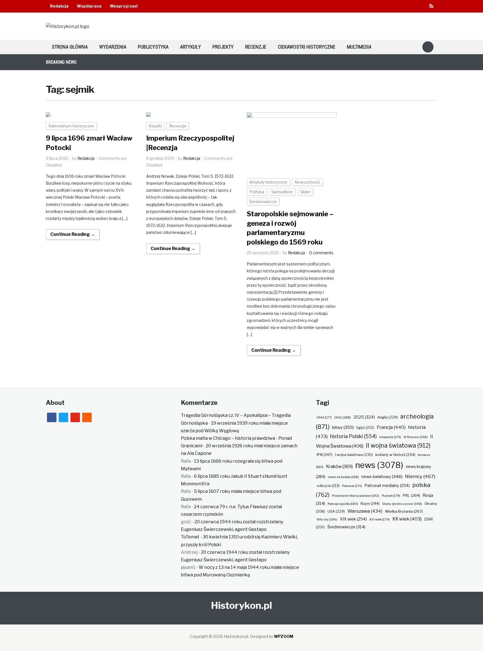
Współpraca (89, 6)
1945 (342, 417)
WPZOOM (283, 636)
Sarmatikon (282, 191)
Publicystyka (153, 47)
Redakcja (59, 6)
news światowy (381, 476)
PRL (411, 495)
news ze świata (343, 477)
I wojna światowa (354, 455)
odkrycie (328, 486)
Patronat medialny (387, 485)
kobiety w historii (395, 454)
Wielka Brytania (404, 511)
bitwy (343, 427)
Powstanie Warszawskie (355, 496)
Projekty (223, 47)
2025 (364, 417)
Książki (155, 125)
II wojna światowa (398, 445)
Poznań (391, 496)
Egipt (365, 428)
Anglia (387, 417)
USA (336, 511)
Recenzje (255, 47)
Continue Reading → (72, 234)
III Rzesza (416, 437)
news (379, 465)
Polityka (256, 191)
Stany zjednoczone (402, 504)
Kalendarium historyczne (71, 125)
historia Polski (353, 436)
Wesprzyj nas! (124, 6)
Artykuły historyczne (268, 182)
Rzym (370, 503)
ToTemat (190, 537)
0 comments (321, 252)
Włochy (327, 519)
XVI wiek (379, 519)
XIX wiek (353, 519)
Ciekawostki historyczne (306, 47)
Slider (305, 191)
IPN (324, 454)
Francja (391, 427)
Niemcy (420, 476)
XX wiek (407, 519)
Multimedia (359, 47)
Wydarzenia (112, 47)
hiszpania (390, 437)
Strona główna (70, 47)
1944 (324, 417)
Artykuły (190, 47)
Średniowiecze (263, 201)
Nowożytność (307, 182)
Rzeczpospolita (343, 504)
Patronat (352, 486)
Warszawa (364, 511)
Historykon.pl (241, 605)
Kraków (339, 466)
